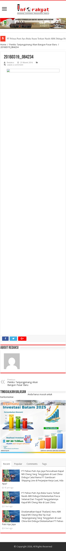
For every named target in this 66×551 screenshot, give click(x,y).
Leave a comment (15, 65)
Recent (6, 464)
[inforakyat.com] (33, 9)
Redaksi (10, 62)
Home (3, 44)
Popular (18, 464)
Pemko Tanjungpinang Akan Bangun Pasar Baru (33, 44)
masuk (43, 394)
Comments (32, 464)
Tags (44, 464)
